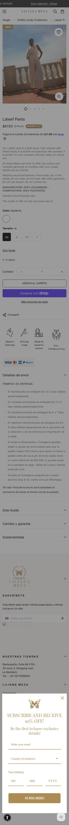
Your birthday (16, 772)
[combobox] (34, 759)
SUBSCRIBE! (34, 798)
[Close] (62, 698)
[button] (7, 817)
